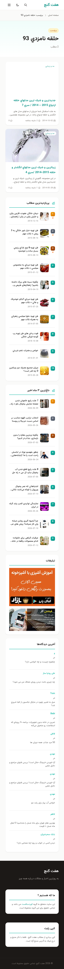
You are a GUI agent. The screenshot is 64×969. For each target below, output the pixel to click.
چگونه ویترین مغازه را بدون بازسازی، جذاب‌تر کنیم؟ (25, 437)
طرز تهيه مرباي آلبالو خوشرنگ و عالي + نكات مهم (24, 301)
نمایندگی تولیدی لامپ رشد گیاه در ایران (23, 505)
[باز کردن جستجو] (25, 5)
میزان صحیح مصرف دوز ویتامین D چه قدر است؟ (23, 369)
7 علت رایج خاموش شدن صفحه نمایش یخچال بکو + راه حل (24, 402)
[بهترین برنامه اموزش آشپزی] (32, 587)
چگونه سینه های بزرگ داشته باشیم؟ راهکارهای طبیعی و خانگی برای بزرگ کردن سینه (24, 284)
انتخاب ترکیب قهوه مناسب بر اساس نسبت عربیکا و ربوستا (24, 419)
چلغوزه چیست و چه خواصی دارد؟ (40, 662)
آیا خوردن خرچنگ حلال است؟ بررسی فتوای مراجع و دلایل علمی (32, 764)
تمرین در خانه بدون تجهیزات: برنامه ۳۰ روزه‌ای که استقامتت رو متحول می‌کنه (33, 724)
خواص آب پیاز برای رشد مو (43, 803)
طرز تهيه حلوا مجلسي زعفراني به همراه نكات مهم (24, 318)
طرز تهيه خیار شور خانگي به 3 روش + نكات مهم (24, 232)
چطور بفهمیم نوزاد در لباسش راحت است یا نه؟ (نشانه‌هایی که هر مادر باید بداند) (24, 454)
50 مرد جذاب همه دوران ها (42, 742)
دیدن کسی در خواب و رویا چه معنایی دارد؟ (36, 843)
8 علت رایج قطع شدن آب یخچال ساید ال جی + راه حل (25, 471)
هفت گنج (51, 871)
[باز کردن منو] (8, 5)
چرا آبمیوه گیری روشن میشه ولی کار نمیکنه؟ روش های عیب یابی (23, 522)
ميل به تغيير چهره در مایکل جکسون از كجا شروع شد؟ (33, 704)
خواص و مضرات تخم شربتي (25, 350)
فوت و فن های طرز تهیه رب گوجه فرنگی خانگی (25, 335)
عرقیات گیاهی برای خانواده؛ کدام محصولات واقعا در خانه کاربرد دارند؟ (25, 539)
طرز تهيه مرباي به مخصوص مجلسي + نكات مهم (25, 266)
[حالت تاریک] (17, 5)
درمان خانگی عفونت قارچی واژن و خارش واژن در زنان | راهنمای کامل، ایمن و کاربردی (23, 215)
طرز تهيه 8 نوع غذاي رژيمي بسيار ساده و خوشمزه (26, 249)
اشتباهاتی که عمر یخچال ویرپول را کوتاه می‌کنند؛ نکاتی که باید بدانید (24, 488)
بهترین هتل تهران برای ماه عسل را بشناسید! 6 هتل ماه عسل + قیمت (32, 825)
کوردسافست (27, 904)
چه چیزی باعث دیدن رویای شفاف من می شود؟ (34, 682)
